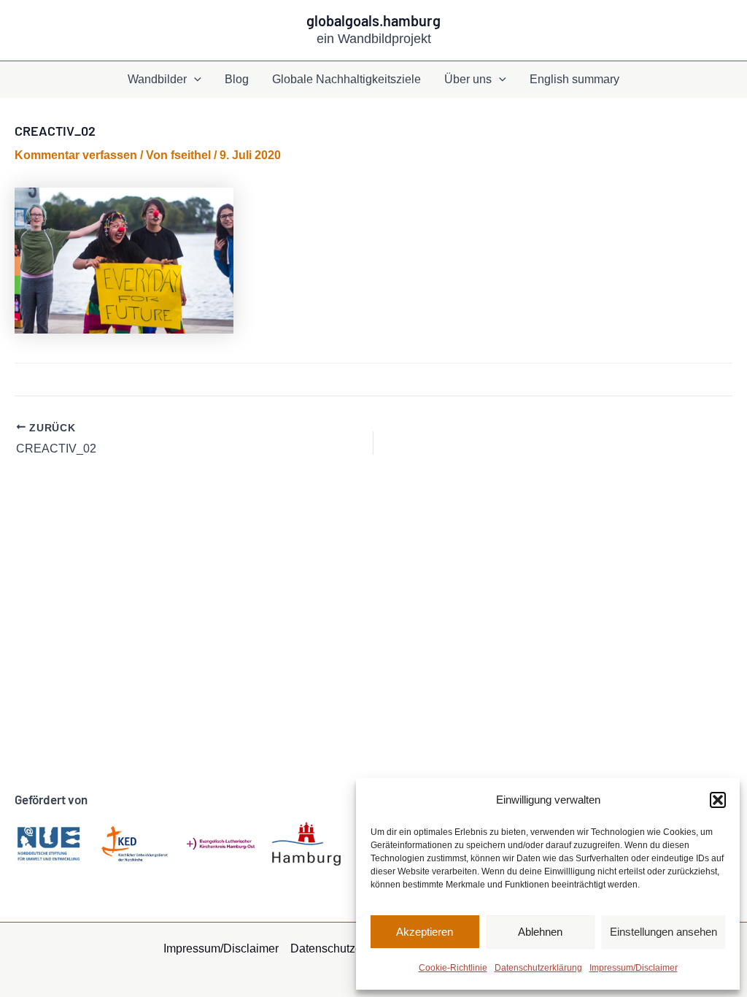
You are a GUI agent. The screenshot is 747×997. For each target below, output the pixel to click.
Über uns (468, 79)
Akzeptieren (424, 931)
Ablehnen (540, 931)
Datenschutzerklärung (538, 968)
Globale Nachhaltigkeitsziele (346, 79)
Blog (237, 79)
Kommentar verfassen (76, 155)
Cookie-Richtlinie (453, 968)
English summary (574, 79)
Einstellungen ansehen (663, 931)
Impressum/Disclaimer (633, 968)
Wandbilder (157, 79)
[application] (194, 79)
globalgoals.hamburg (373, 20)
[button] (718, 800)
